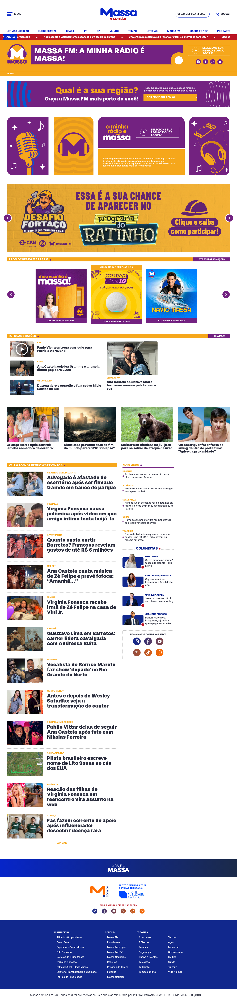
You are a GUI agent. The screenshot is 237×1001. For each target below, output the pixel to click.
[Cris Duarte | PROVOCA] (132, 580)
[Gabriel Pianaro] (132, 599)
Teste (10, 73)
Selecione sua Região (191, 13)
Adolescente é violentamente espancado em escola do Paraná (39, 37)
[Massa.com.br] (118, 14)
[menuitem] (18, 31)
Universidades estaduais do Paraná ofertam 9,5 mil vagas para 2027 (128, 37)
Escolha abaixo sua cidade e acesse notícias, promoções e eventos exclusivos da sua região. (170, 89)
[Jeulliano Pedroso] (132, 618)
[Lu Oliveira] (132, 561)
